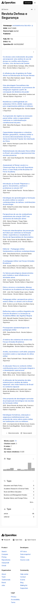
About (4, 574)
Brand (4, 582)
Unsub (4, 565)
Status (22, 557)
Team (4, 577)
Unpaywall (5, 563)
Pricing (4, 557)
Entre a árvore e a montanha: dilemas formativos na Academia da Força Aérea (18, 288)
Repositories (6, 560)
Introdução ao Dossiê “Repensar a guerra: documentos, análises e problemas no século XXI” (16, 186)
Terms (13, 602)
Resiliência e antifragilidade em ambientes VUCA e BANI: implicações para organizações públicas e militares (18, 104)
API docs (23, 551)
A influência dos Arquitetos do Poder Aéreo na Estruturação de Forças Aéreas (18, 74)
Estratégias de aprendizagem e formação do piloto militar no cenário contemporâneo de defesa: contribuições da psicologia (19, 201)
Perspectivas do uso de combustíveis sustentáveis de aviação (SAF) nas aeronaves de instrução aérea (17, 216)
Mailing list (23, 585)
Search (4, 551)
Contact (23, 577)
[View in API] (31, 9)
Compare (5, 554)
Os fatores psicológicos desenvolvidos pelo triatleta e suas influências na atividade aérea (18, 275)
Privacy (13, 597)
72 (16, 441)
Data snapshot (25, 554)
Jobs (3, 585)
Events (22, 580)
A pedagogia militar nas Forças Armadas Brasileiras (18, 262)
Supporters (24, 588)
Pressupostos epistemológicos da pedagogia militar (16, 329)
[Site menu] (34, 2)
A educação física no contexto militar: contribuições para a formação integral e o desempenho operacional (19, 368)
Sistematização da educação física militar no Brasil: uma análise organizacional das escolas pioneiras (19, 153)
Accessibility (15, 600)
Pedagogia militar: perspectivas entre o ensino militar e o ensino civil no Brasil (18, 300)
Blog (21, 582)
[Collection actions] (34, 9)
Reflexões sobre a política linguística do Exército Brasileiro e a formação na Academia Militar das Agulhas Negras (18, 313)
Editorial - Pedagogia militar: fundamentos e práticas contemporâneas (19, 250)
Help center (24, 574)
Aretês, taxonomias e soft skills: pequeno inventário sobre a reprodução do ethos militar (19, 354)
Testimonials (6, 580)
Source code (24, 560)
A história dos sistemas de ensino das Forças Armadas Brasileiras (17, 341)
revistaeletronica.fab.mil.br (21, 25)
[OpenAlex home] (8, 2)
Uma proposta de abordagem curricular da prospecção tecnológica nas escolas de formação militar (18, 401)
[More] (33, 51)
